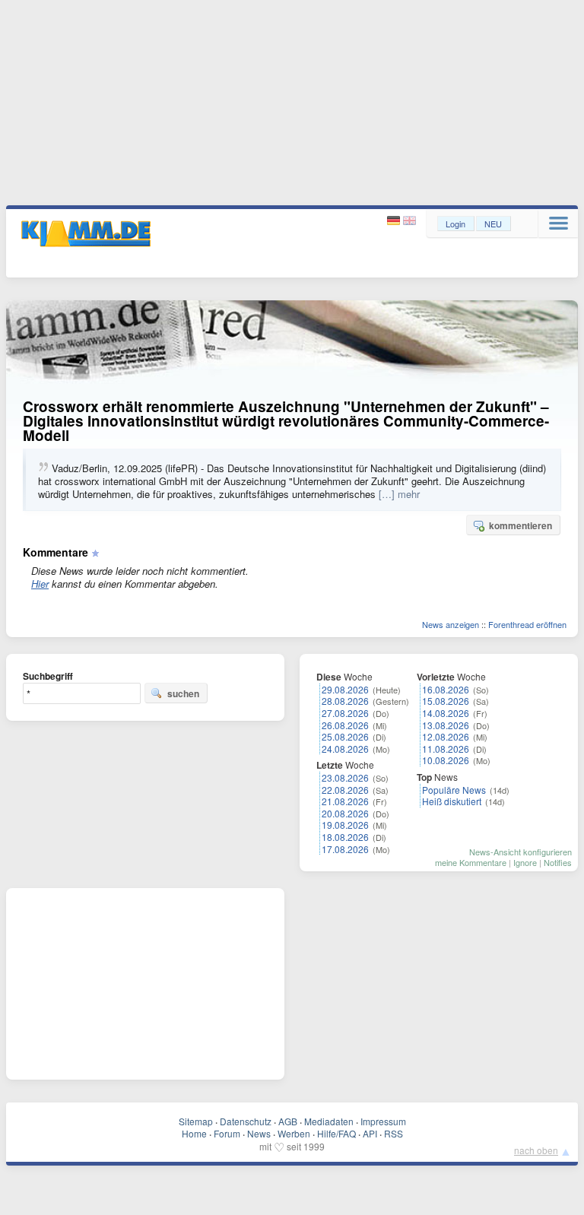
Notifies (558, 862)
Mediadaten (329, 1121)
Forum (227, 1133)
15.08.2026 (445, 700)
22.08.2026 (345, 789)
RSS (393, 1133)
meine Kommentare (470, 862)
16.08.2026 (445, 689)
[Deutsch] (395, 221)
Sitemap (196, 1121)
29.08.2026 (345, 689)
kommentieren (520, 525)
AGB (287, 1121)
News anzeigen (450, 624)
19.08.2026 (345, 824)
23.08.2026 (345, 777)
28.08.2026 (345, 700)
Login (455, 223)
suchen (183, 693)
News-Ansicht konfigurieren (520, 851)
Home (194, 1133)
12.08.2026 (445, 736)
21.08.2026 (345, 801)
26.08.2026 (345, 725)
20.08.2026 (345, 813)
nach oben (536, 1150)
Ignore (525, 862)
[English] (409, 221)
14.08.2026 (445, 712)
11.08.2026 (445, 748)
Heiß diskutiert (451, 801)
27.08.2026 (345, 712)
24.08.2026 (345, 748)
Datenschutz (245, 1121)
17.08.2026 (345, 848)
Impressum (383, 1121)
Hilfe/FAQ (336, 1133)
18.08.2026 (345, 836)
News (259, 1133)
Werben (294, 1133)
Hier (40, 583)
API (370, 1133)
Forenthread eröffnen (527, 624)
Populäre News (454, 789)
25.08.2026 (345, 736)
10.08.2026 (445, 759)
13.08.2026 (445, 725)
